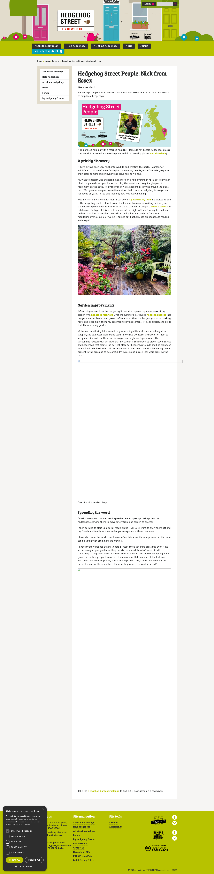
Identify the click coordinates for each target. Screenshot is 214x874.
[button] (25, 866)
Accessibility (115, 826)
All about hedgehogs (105, 45)
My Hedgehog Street (46, 51)
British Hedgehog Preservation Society (148, 36)
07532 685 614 (55, 848)
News (129, 45)
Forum (144, 45)
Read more (26, 824)
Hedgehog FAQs (81, 851)
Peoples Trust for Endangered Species (134, 36)
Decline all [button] (34, 860)
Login (147, 3)
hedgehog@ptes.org (51, 835)
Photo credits (80, 843)
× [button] (43, 809)
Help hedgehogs (76, 45)
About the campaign (46, 45)
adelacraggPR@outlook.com (56, 845)
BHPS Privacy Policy (83, 860)
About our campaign (83, 822)
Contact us (78, 847)
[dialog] (25, 838)
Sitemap (113, 822)
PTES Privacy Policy (83, 855)
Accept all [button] (14, 860)
